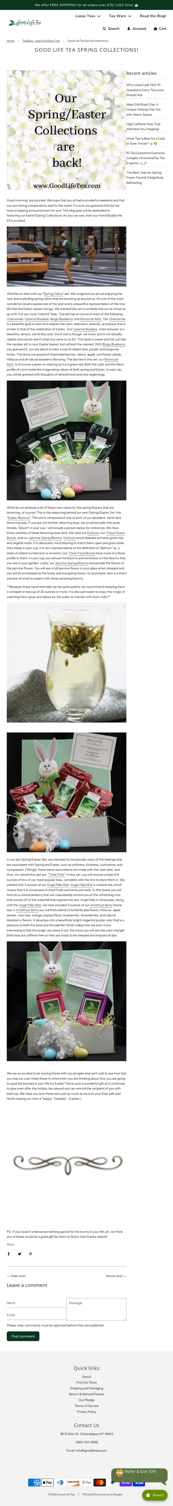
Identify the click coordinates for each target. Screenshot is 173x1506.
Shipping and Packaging (86, 1388)
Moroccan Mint (90, 319)
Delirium (93, 533)
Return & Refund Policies (86, 1394)
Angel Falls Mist (58, 885)
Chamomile (15, 319)
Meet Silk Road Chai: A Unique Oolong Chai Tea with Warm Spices (143, 109)
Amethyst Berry (101, 905)
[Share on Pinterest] (30, 1254)
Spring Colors (53, 294)
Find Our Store (86, 1382)
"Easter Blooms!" (18, 518)
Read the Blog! (153, 16)
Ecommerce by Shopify (108, 1494)
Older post (18, 1276)
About (86, 1377)
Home (10, 40)
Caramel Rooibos (37, 319)
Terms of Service (87, 1406)
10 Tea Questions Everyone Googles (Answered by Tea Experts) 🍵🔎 (145, 158)
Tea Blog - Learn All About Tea (41, 40)
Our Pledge (87, 1400)
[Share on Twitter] (19, 1254)
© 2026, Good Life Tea (61, 1494)
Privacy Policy (86, 1412)
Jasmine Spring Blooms (45, 538)
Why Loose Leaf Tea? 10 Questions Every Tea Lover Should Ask (145, 90)
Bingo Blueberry (61, 319)
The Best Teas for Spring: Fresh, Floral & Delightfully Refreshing (145, 178)
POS (85, 1494)
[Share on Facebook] (8, 1254)
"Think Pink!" (56, 875)
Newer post (114, 1276)
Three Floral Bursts (81, 553)
